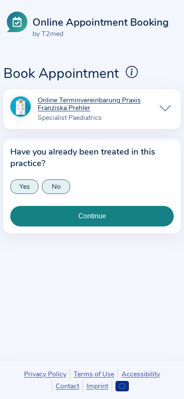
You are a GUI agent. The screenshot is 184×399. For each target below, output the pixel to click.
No (56, 186)
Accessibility (141, 374)
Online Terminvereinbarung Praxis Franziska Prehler (89, 104)
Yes (24, 186)
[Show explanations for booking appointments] (132, 72)
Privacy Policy (45, 374)
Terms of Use (94, 374)
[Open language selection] (122, 386)
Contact (67, 386)
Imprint (97, 386)
